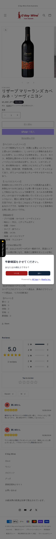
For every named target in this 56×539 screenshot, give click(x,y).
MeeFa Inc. (46, 279)
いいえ (16, 273)
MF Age (35, 279)
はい (39, 273)
